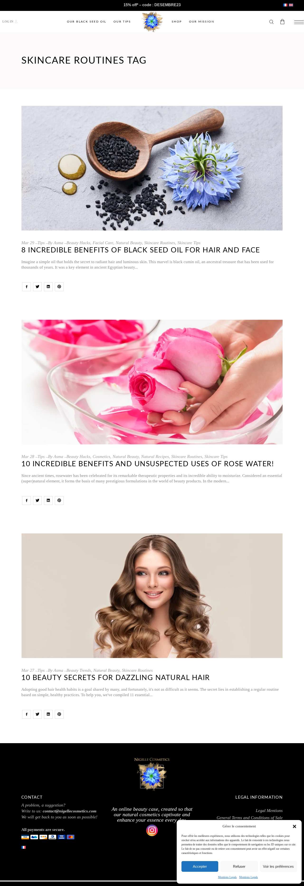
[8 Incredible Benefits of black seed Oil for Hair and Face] (152, 168)
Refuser (239, 866)
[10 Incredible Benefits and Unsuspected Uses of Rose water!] (152, 382)
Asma (58, 242)
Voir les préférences (278, 866)
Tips (41, 242)
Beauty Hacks (78, 242)
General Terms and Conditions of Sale (250, 817)
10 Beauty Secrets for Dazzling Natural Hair (115, 677)
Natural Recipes (155, 456)
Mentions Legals (227, 877)
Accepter (200, 866)
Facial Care (103, 242)
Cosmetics (101, 456)
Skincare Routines (159, 242)
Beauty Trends (78, 670)
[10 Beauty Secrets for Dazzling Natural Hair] (152, 595)
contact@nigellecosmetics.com (69, 811)
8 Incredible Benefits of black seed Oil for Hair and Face (140, 250)
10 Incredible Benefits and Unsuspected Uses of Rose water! (147, 464)
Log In (7, 21)
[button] (294, 826)
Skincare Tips (188, 242)
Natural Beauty (129, 242)
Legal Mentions (269, 810)
